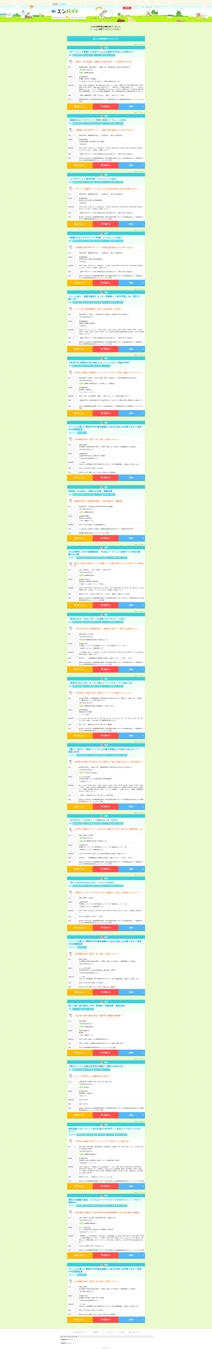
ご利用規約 (95, 1332)
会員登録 (127, 7)
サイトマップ (157, 7)
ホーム (92, 29)
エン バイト (63, 4)
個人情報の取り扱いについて (81, 1332)
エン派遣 (55, 4)
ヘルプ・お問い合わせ (146, 7)
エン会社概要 (121, 1332)
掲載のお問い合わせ (133, 1332)
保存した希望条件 (79, 17)
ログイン (135, 7)
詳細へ (131, 106)
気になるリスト (61, 17)
